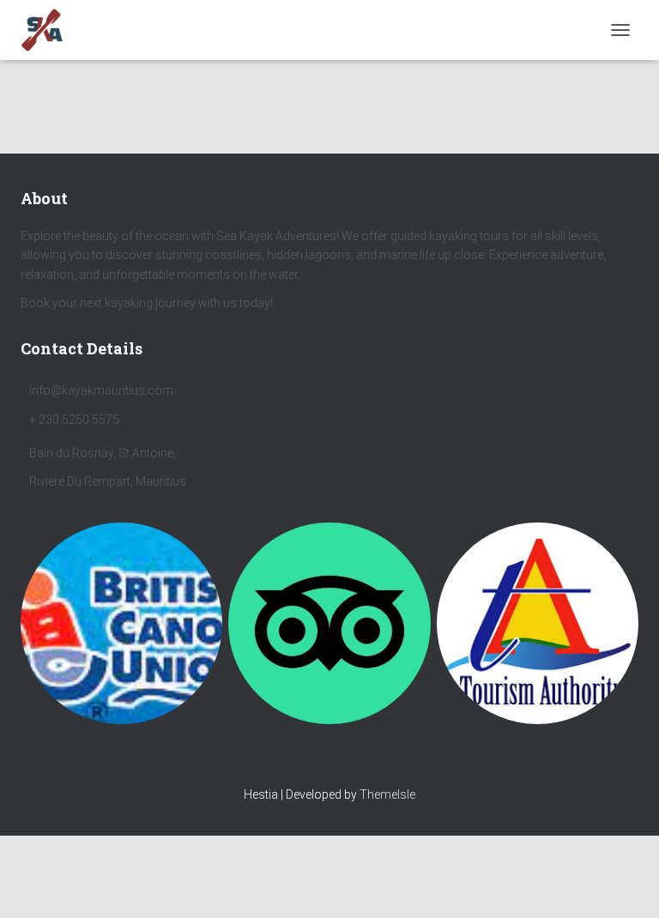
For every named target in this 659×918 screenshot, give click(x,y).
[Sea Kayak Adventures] (48, 30)
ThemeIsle (387, 794)
